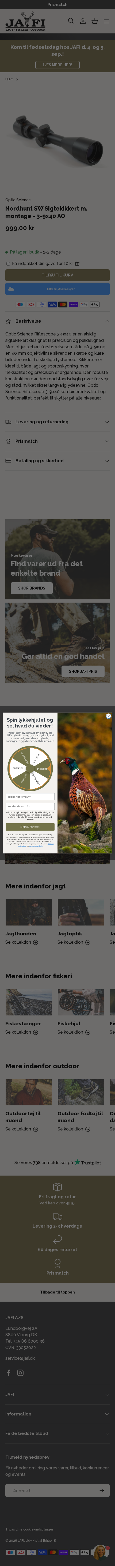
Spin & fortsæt (30, 827)
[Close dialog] (108, 716)
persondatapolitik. (36, 846)
